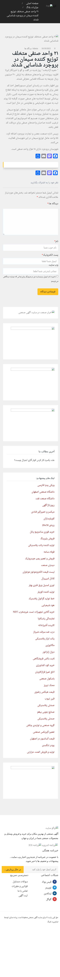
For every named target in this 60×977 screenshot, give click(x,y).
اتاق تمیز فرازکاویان (44, 672)
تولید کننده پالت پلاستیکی (41, 545)
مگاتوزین (49, 645)
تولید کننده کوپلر (46, 592)
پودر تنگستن (48, 745)
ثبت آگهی (23, 895)
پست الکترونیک (50, 255)
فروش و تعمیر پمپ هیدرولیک (39, 559)
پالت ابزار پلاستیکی (44, 639)
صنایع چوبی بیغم (45, 712)
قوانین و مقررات (20, 886)
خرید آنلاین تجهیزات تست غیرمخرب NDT (33, 612)
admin (35, 48)
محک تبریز (49, 685)
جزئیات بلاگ (32, 7)
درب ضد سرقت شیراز (43, 632)
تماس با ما (22, 891)
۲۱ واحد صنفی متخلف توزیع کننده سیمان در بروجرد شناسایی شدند (22, 15)
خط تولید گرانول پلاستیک (41, 599)
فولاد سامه (49, 552)
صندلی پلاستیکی (45, 705)
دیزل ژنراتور (48, 652)
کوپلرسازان (49, 518)
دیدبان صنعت (47, 565)
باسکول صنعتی (46, 679)
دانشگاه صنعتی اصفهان (43, 492)
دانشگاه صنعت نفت (45, 498)
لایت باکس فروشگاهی (43, 659)
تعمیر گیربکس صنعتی (43, 732)
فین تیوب (49, 699)
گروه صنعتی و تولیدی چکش (40, 725)
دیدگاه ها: (52, 204)
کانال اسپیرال (47, 579)
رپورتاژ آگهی (48, 505)
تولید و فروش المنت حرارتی (40, 752)
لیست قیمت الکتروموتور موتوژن (38, 572)
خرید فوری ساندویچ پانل (42, 532)
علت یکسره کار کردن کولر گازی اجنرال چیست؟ (34, 460)
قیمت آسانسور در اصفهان (42, 739)
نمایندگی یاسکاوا (46, 619)
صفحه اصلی (31, 3)
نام (56, 241)
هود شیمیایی (48, 605)
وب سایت (53, 265)
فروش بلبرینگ (47, 538)
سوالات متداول (20, 882)
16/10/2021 (46, 48)
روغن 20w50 (48, 525)
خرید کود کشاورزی (45, 665)
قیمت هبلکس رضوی (44, 692)
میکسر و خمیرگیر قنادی (42, 512)
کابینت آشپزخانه (46, 625)
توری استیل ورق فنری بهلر (41, 585)
